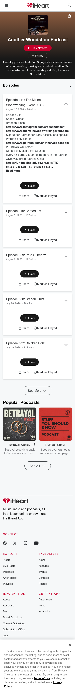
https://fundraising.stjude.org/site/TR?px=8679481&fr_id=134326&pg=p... (32, 165)
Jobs (6, 635)
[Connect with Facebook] (5, 543)
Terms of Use (42, 678)
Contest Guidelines (14, 623)
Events (43, 572)
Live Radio (9, 566)
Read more (13, 171)
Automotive (45, 599)
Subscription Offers (14, 629)
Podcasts (8, 572)
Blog (5, 611)
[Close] (70, 645)
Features (44, 566)
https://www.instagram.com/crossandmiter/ (35, 127)
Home (42, 605)
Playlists (8, 583)
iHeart (6, 560)
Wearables (45, 611)
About (6, 599)
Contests (44, 577)
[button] (29, 185)
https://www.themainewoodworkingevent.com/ (37, 131)
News (42, 560)
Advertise (8, 605)
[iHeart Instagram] (25, 543)
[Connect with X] (14, 543)
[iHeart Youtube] (36, 543)
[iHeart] (38, 6)
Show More (37, 74)
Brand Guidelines (13, 617)
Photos (43, 583)
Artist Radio (10, 577)
